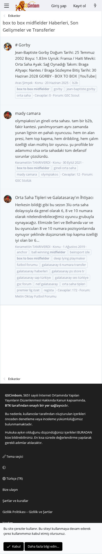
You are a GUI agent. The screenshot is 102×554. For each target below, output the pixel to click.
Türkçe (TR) (14, 478)
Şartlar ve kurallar (15, 500)
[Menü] (6, 5)
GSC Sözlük (23, 180)
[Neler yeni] (95, 5)
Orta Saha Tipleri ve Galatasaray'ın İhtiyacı (54, 197)
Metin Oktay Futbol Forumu (35, 296)
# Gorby (22, 45)
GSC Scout (71, 95)
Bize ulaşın (10, 489)
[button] (50, 467)
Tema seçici (14, 456)
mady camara (28, 113)
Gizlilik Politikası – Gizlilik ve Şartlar (27, 512)
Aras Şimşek (24, 82)
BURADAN (84, 432)
